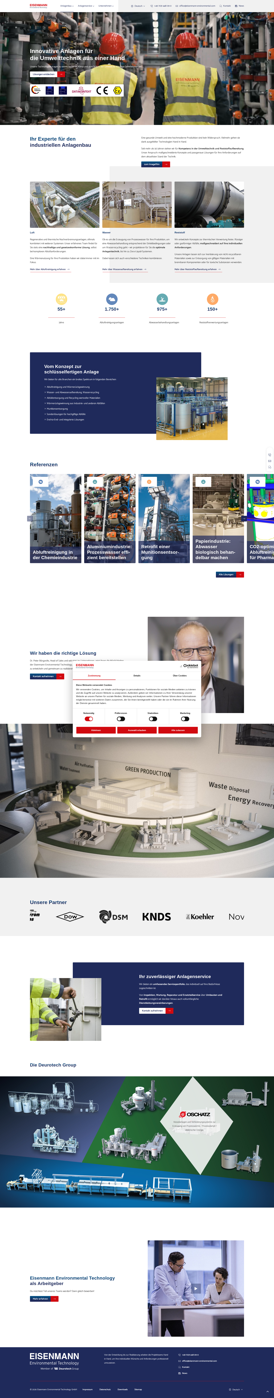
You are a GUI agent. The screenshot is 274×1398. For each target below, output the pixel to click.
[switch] (121, 718)
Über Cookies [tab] (180, 675)
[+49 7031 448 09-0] (270, 455)
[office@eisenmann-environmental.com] (270, 461)
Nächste (244, 518)
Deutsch (138, 6)
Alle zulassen (178, 730)
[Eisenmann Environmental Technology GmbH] (38, 6)
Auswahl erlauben (137, 730)
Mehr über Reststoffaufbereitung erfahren (196, 269)
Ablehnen (96, 730)
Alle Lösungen (226, 575)
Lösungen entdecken (43, 74)
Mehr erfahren (40, 1299)
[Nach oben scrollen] (267, 1391)
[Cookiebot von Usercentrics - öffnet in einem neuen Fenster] (185, 666)
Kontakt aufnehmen (43, 676)
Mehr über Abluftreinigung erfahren (48, 269)
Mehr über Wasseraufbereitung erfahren (122, 269)
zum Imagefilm (151, 164)
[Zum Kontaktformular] (270, 467)
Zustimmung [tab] (94, 675)
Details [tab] (137, 675)
